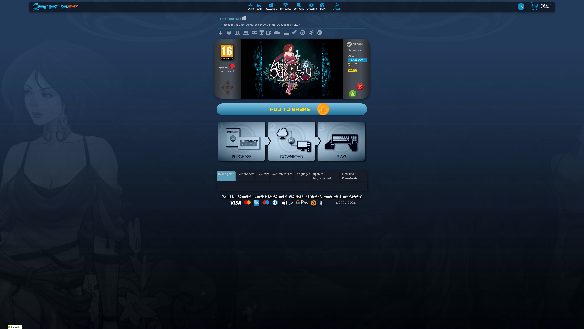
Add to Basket (292, 109)
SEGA (297, 24)
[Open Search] (521, 6)
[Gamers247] (58, 9)
